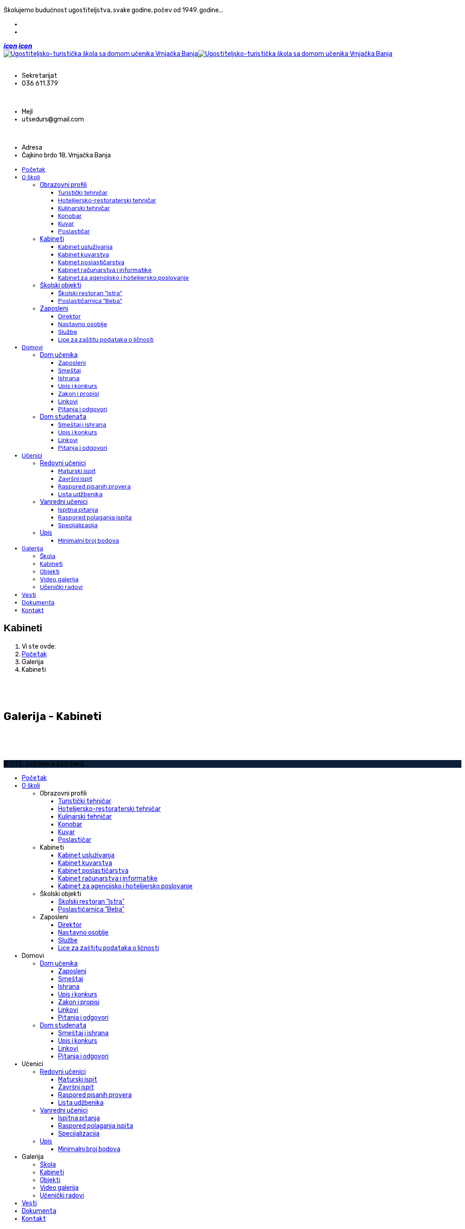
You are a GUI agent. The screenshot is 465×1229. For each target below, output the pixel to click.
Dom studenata (63, 417)
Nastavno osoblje (82, 324)
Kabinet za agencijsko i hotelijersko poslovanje (123, 277)
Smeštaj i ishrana (82, 424)
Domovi (32, 347)
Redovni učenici (63, 463)
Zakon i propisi (78, 393)
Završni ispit (75, 478)
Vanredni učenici (64, 502)
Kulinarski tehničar (84, 208)
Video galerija (59, 579)
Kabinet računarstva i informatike (105, 270)
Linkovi (68, 401)
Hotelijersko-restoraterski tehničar (107, 200)
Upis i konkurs (77, 386)
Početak (33, 169)
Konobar (70, 215)
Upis (46, 533)
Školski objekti (60, 285)
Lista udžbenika (80, 494)
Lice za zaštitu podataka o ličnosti (105, 339)
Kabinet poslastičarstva (91, 262)
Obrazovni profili (63, 185)
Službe (67, 331)
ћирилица (36, 24)
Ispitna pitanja (78, 509)
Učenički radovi (61, 587)
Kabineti (52, 239)
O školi (31, 177)
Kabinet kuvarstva (83, 254)
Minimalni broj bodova (88, 540)
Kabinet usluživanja (85, 246)
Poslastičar (74, 231)
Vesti (29, 594)
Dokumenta (38, 602)
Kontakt (33, 610)
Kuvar (66, 223)
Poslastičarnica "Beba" (90, 300)
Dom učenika (59, 355)
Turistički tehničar (83, 192)
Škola (47, 556)
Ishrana (68, 378)
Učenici (32, 455)
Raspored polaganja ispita (95, 517)
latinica (33, 32)
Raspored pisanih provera (94, 486)
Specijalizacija (78, 525)
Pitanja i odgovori (82, 409)
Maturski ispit (76, 471)
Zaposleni (54, 308)
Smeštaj (69, 370)
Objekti (49, 571)
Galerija (32, 548)
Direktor (69, 316)
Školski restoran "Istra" (90, 293)
